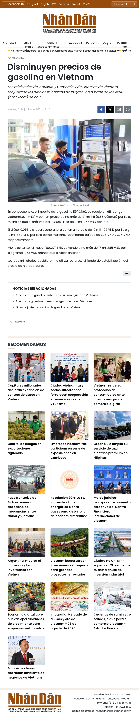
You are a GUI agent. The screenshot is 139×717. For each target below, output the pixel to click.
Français (64, 4)
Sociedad (9, 43)
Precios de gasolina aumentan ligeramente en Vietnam (54, 301)
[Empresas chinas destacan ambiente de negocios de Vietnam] (26, 650)
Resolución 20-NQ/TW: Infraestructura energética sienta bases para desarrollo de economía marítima (69, 506)
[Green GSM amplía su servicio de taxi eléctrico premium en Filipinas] (112, 425)
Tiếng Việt (32, 4)
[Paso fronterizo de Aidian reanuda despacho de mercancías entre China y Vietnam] (26, 479)
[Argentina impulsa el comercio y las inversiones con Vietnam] (26, 542)
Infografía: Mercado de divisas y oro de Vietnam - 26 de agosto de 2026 (69, 621)
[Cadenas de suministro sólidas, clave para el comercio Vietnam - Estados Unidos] (112, 596)
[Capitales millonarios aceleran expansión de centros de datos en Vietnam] (26, 367)
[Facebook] (101, 109)
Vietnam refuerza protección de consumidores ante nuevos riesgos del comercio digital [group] (63, 50)
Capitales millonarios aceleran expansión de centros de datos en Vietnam (26, 392)
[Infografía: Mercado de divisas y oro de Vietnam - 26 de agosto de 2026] (69, 596)
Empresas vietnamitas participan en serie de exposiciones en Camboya (69, 451)
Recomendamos (27, 344)
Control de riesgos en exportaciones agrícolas (25, 448)
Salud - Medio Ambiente (26, 44)
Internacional (73, 43)
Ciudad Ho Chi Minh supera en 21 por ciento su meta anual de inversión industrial (112, 567)
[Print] (127, 109)
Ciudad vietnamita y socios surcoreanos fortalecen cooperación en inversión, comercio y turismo (69, 394)
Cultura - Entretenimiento (48, 44)
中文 (54, 4)
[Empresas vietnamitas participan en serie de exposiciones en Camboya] (69, 425)
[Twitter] (110, 109)
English (45, 4)
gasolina (20, 321)
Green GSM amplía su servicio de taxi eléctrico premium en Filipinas (111, 451)
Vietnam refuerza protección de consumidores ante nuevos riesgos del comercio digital (109, 394)
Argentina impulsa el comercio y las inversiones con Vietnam (24, 567)
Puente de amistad (121, 44)
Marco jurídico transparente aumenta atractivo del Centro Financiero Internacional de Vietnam (112, 509)
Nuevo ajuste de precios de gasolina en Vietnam (49, 307)
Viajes (107, 43)
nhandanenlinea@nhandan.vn (113, 711)
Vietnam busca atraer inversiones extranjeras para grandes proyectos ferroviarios (69, 567)
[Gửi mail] (119, 109)
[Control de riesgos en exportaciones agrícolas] (26, 425)
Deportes (92, 43)
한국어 (86, 4)
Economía (16, 58)
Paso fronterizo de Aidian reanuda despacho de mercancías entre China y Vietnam (22, 506)
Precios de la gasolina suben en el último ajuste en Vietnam (57, 295)
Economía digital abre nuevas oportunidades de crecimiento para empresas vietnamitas (26, 621)
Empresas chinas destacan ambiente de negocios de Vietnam (26, 673)
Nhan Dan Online (69, 23)
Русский (76, 4)
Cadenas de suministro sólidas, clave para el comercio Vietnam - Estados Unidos (112, 621)
